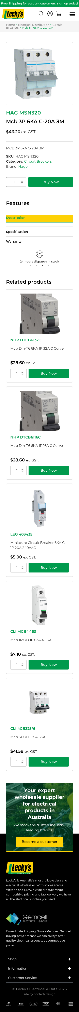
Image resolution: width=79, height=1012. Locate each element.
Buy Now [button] (49, 373)
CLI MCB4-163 (23, 631)
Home (10, 25)
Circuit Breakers (38, 161)
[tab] (39, 218)
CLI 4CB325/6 (22, 728)
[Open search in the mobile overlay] (42, 14)
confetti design (44, 994)
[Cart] (58, 13)
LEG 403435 (21, 534)
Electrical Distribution (33, 25)
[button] (72, 14)
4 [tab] (49, 265)
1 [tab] (30, 265)
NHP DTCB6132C (25, 340)
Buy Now (51, 182)
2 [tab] (36, 265)
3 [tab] (43, 265)
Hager (23, 166)
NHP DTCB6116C (25, 437)
